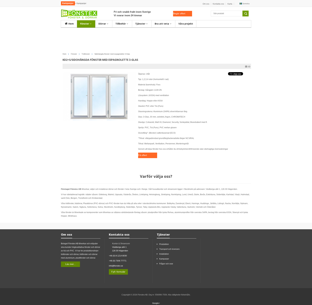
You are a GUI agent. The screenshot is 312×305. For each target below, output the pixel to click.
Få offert (142, 155)
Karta (230, 4)
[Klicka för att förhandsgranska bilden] (99, 96)
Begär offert (179, 13)
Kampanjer (81, 3)
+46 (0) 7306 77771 (117, 261)
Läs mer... (70, 264)
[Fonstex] (79, 13)
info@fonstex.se (116, 266)
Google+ (156, 303)
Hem (64, 54)
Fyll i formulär (118, 271)
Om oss (206, 4)
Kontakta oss (218, 4)
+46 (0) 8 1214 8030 (118, 256)
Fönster (74, 54)
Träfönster (86, 54)
